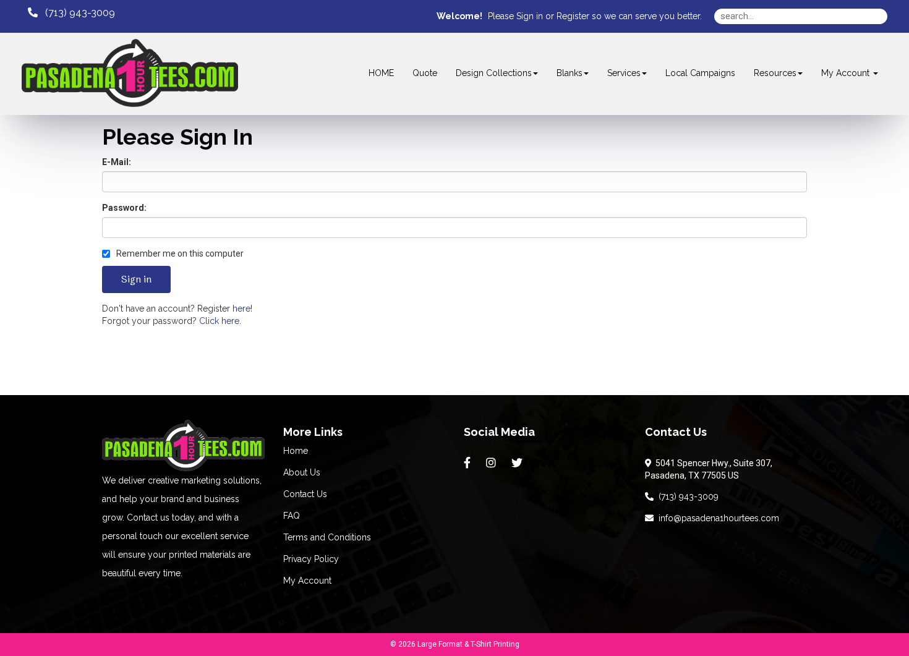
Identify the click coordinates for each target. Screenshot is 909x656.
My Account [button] (846, 73)
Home (295, 451)
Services (624, 73)
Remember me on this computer (179, 253)
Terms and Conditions (327, 537)
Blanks (570, 73)
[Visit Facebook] (469, 463)
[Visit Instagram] (492, 463)
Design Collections (494, 73)
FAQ (291, 516)
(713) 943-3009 (686, 496)
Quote (424, 73)
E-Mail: (116, 162)
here (241, 308)
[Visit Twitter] (518, 463)
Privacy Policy (311, 559)
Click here (219, 321)
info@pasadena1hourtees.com (716, 518)
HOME (381, 73)
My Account (307, 581)
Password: (124, 208)
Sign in (529, 16)
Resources (775, 73)
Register (573, 16)
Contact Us (305, 494)
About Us (301, 472)
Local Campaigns (700, 73)
